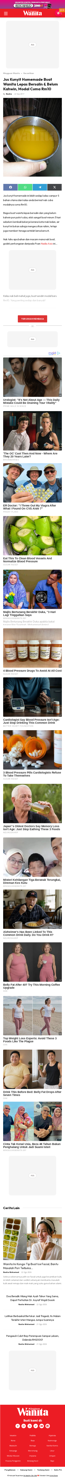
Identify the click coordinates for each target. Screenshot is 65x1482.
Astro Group (54, 1475)
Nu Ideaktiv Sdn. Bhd (30, 1475)
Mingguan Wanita (11, 73)
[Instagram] (23, 1426)
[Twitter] (29, 1426)
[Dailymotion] (47, 1426)
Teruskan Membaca (32, 319)
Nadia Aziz (46, 243)
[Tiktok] (35, 1426)
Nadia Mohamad (11, 1272)
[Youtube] (41, 1426)
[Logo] (32, 13)
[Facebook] (17, 1426)
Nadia (9, 94)
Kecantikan (29, 73)
